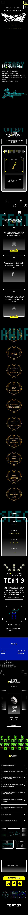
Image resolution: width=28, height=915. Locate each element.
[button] (2, 619)
